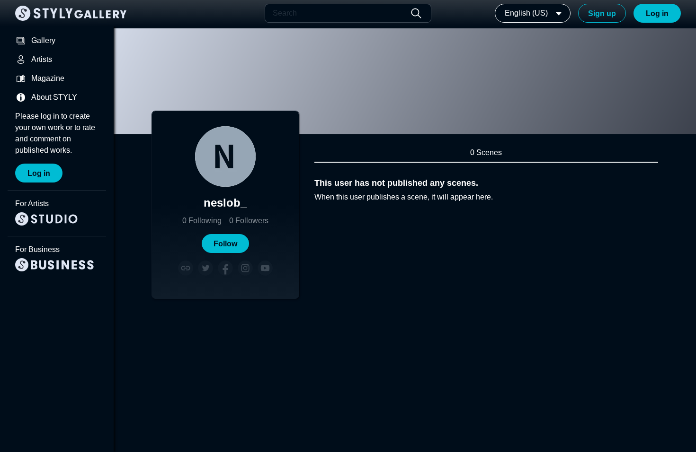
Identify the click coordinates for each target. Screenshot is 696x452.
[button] (225, 243)
